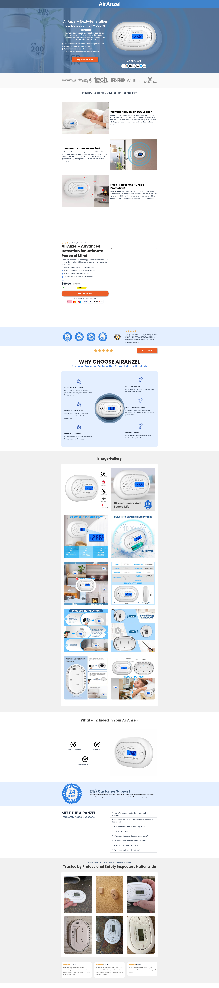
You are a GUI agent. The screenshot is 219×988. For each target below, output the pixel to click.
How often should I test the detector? (130, 841)
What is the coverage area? (126, 845)
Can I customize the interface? (127, 850)
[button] (133, 814)
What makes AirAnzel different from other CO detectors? (132, 821)
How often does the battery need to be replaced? (130, 814)
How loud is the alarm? (123, 831)
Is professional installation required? (129, 826)
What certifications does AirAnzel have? (131, 836)
